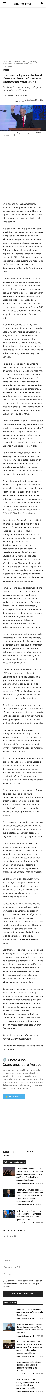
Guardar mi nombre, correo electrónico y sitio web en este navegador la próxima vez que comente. (23, 1284)
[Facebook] (2, 141)
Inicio (5, 61)
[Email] (37, 141)
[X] (8, 141)
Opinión (6, 1155)
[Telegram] (2, 147)
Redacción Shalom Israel (17, 95)
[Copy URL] (8, 147)
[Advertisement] (23, 37)
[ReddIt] (31, 141)
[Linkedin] (26, 141)
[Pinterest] (14, 141)
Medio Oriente (32, 1152)
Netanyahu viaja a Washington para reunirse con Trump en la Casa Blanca (29, 1312)
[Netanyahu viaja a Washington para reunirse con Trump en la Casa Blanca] (9, 1312)
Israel (11, 61)
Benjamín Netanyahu (18, 1152)
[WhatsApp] (20, 141)
